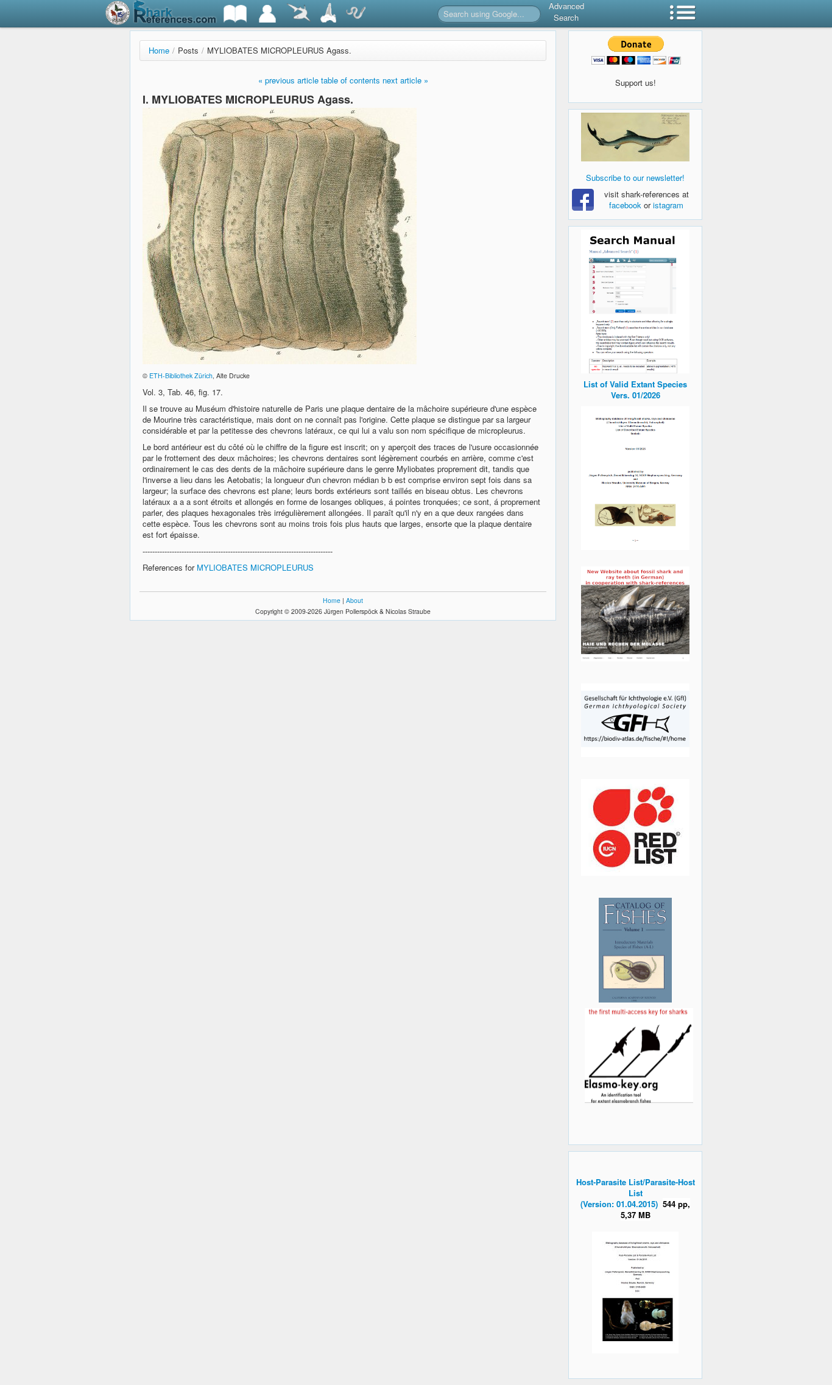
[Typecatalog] (328, 13)
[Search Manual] (635, 300)
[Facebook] (635, 137)
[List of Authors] (267, 13)
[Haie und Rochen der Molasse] (635, 613)
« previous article (288, 80)
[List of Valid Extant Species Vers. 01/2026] (635, 476)
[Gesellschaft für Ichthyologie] (635, 719)
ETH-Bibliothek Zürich (181, 375)
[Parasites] (355, 13)
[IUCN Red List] (635, 827)
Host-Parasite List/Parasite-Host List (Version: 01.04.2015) (635, 1193)
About (354, 600)
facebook (625, 205)
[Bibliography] (235, 13)
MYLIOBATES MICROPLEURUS (255, 567)
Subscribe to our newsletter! (635, 177)
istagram (668, 205)
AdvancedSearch (566, 11)
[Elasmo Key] (639, 1054)
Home (159, 50)
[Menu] (682, 13)
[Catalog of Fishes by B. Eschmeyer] (635, 950)
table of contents (350, 80)
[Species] (298, 13)
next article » (405, 80)
